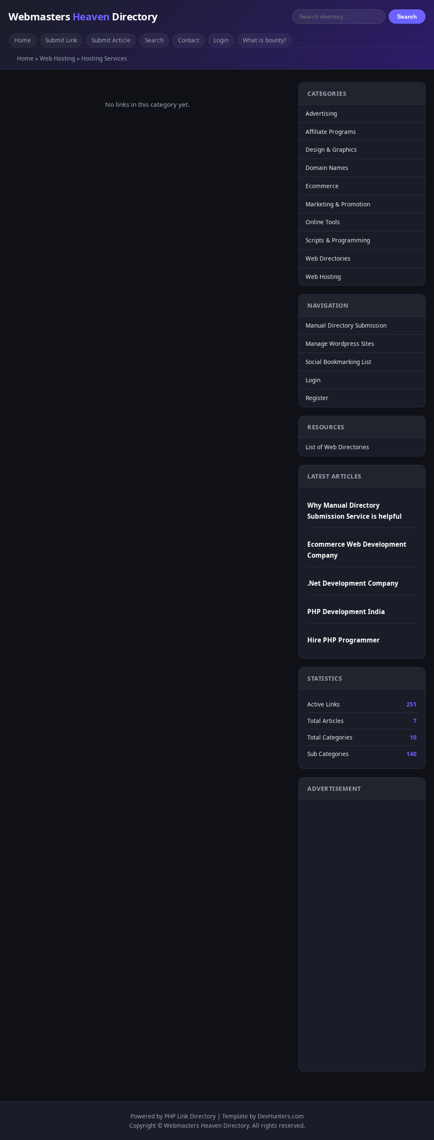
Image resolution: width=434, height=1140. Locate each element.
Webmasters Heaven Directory (206, 1125)
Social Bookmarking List (338, 362)
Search (407, 16)
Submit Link (61, 40)
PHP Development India (346, 611)
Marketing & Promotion (338, 204)
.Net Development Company (352, 583)
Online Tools (323, 222)
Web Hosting (57, 58)
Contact (188, 40)
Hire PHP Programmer (343, 640)
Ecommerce (322, 186)
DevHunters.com (281, 1116)
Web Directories (328, 258)
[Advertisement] (341, 933)
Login (221, 40)
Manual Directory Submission (346, 325)
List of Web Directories (337, 447)
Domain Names (327, 168)
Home (22, 40)
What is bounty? (265, 40)
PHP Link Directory (190, 1116)
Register (317, 398)
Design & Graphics (331, 149)
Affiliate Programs (331, 132)
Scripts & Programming (338, 240)
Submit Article (111, 40)
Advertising (321, 113)
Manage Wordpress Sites (340, 343)
